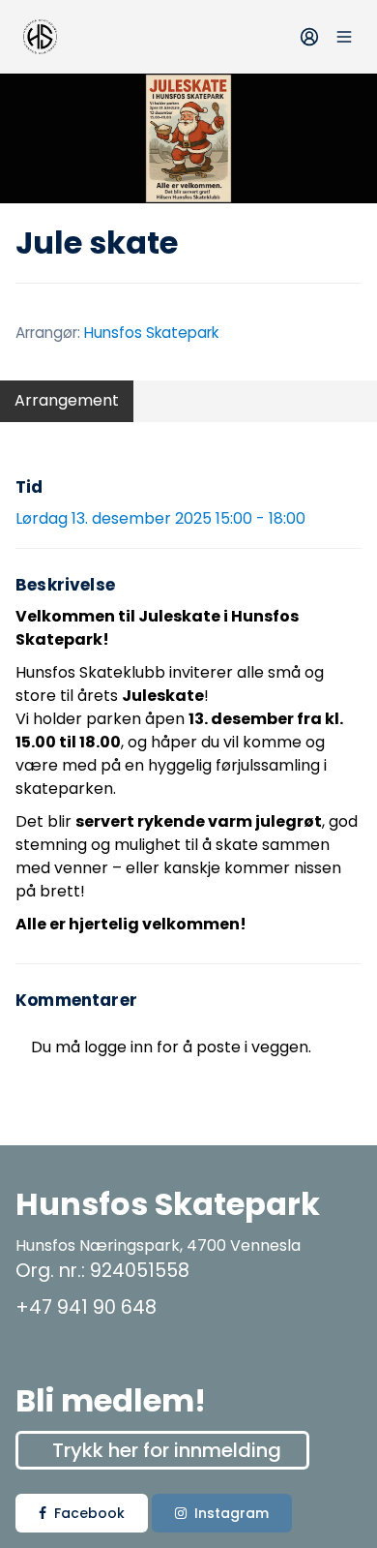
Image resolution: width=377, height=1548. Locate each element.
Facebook (89, 1513)
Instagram (231, 1513)
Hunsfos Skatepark (151, 332)
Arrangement (66, 400)
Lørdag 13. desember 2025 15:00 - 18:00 (160, 518)
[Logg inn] (309, 36)
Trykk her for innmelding (166, 1450)
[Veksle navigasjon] (344, 36)
